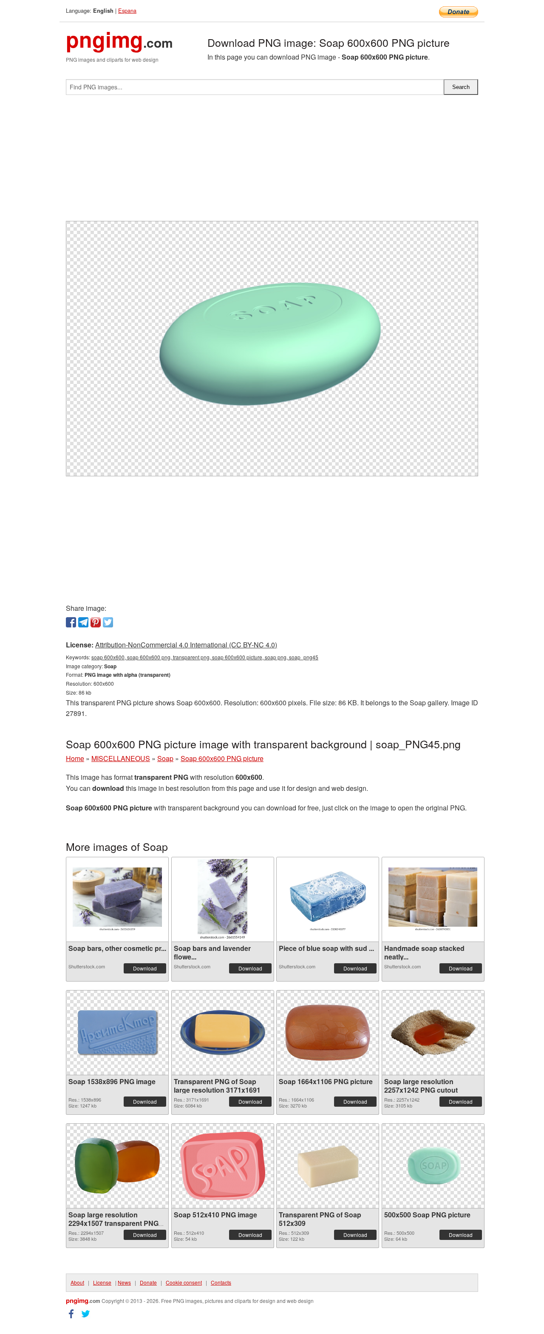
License (102, 1282)
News (124, 1282)
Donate (148, 1282)
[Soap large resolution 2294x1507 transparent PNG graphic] (117, 1166)
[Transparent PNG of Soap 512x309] (327, 1165)
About (77, 1282)
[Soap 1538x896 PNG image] (117, 1032)
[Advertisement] (272, 161)
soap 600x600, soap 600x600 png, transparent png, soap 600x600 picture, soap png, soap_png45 (204, 657)
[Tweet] (108, 622)
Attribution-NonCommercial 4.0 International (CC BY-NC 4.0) (186, 645)
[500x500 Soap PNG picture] (433, 1165)
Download (145, 968)
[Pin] (96, 622)
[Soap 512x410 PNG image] (222, 1166)
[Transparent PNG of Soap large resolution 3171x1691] (222, 1032)
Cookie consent (184, 1282)
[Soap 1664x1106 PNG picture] (327, 1033)
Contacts (221, 1282)
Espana (127, 10)
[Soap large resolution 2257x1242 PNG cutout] (433, 1032)
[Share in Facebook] (71, 622)
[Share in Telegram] (83, 622)
